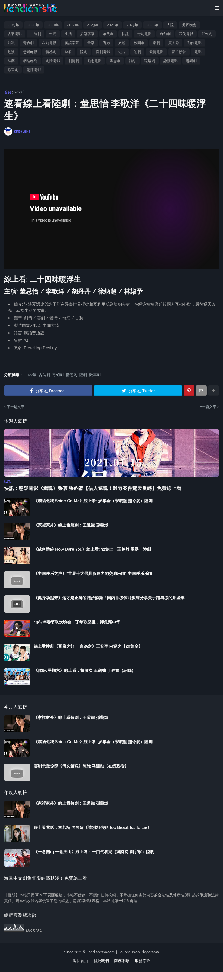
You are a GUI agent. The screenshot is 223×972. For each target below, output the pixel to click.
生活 (68, 34)
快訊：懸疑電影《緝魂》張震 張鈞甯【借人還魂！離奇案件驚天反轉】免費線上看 (92, 488)
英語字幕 (72, 43)
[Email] (201, 390)
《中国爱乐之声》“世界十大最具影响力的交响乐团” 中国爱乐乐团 (93, 573)
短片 (121, 52)
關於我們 (101, 961)
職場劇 (149, 61)
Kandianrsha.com (100, 952)
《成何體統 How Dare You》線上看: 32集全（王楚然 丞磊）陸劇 (92, 549)
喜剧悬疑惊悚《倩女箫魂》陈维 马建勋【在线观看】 (81, 766)
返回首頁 (80, 961)
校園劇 (139, 43)
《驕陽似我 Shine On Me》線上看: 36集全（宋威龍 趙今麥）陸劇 (93, 500)
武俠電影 (186, 34)
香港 (106, 43)
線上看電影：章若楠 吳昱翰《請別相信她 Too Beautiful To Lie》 (92, 827)
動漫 (11, 52)
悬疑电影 (30, 52)
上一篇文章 (207, 407)
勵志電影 (94, 61)
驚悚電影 (34, 70)
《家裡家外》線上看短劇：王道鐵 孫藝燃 (71, 525)
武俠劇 (207, 34)
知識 (11, 43)
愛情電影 (156, 52)
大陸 (170, 25)
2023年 (92, 25)
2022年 (73, 25)
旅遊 (121, 43)
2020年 (33, 25)
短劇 (137, 52)
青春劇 (28, 43)
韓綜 (132, 61)
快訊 (125, 34)
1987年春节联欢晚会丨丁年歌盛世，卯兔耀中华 (77, 622)
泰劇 (156, 43)
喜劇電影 (103, 52)
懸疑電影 (170, 61)
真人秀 (173, 43)
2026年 (152, 25)
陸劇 (83, 52)
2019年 (13, 25)
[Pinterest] (189, 390)
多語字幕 (87, 34)
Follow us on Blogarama (138, 952)
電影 (198, 52)
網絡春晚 (30, 61)
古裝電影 (15, 34)
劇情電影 (53, 61)
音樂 (90, 43)
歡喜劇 (13, 70)
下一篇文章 (15, 407)
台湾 (52, 34)
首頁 (7, 92)
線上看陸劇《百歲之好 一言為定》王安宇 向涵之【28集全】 (88, 646)
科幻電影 (49, 43)
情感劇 (51, 52)
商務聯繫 (121, 961)
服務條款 (142, 961)
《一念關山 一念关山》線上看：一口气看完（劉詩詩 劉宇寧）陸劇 (94, 851)
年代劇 (108, 34)
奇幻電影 (144, 34)
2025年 (132, 25)
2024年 (112, 25)
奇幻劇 (165, 34)
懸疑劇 (191, 61)
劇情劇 (73, 61)
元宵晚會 (189, 25)
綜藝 (11, 61)
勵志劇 (115, 61)
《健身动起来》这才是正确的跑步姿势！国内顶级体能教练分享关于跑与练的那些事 (109, 597)
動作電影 (194, 43)
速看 (68, 52)
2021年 (53, 25)
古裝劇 (35, 34)
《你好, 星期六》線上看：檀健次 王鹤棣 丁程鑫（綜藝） (85, 670)
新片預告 (179, 52)
